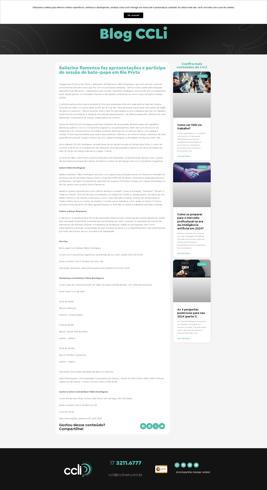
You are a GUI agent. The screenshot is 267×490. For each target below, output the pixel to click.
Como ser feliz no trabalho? (189, 126)
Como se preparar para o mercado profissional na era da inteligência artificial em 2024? (190, 221)
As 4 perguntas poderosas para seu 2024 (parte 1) (191, 313)
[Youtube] (196, 465)
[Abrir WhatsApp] (260, 483)
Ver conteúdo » (184, 156)
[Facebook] (183, 465)
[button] (143, 426)
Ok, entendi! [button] (133, 15)
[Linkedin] (189, 465)
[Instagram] (177, 465)
